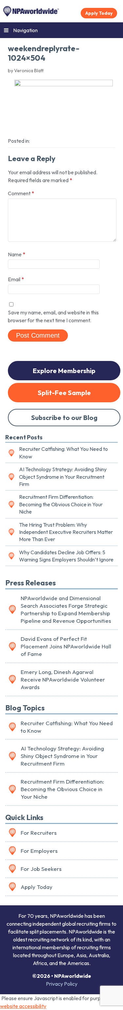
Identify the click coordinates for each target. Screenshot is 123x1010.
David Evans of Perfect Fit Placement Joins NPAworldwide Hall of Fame (66, 646)
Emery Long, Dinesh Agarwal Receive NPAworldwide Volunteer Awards (63, 679)
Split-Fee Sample (64, 393)
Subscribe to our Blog (64, 417)
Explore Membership (64, 371)
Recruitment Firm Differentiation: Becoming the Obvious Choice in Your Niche (61, 504)
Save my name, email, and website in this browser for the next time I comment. (53, 316)
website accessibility (23, 1006)
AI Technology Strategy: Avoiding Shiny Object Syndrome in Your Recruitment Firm (63, 476)
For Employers (39, 850)
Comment (21, 193)
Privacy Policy (61, 983)
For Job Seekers (41, 868)
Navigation (25, 30)
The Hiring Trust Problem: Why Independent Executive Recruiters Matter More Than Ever (66, 532)
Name (16, 254)
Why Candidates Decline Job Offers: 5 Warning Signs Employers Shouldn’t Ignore (66, 556)
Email (16, 279)
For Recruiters (39, 832)
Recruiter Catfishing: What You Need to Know (63, 452)
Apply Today (99, 13)
